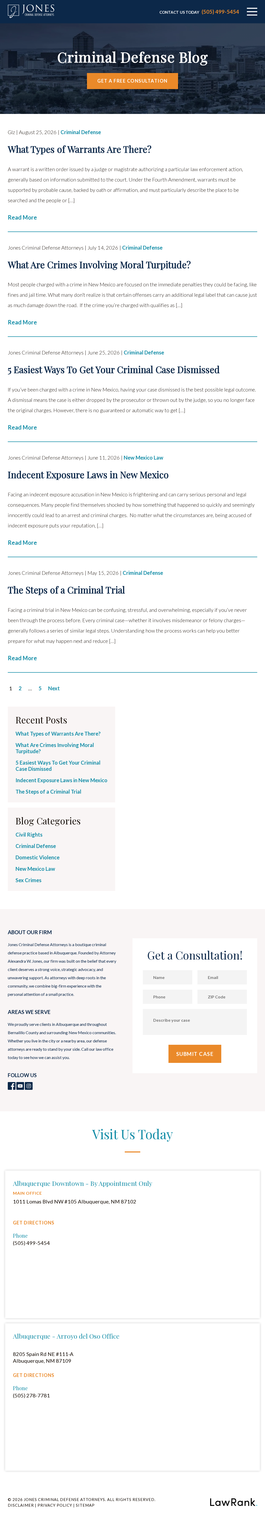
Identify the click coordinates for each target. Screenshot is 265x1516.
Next (54, 688)
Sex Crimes (28, 880)
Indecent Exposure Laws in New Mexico (61, 780)
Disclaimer (21, 1505)
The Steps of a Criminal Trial (48, 791)
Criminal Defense (81, 132)
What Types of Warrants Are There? (58, 733)
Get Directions (33, 1222)
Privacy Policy (55, 1505)
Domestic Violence (38, 857)
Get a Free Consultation (132, 81)
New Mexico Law (143, 457)
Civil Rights (29, 834)
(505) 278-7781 (31, 1395)
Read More (22, 217)
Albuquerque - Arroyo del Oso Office (66, 1336)
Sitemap (85, 1505)
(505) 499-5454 (220, 12)
